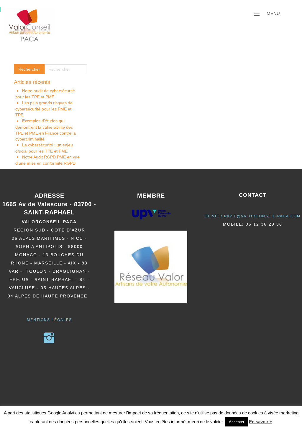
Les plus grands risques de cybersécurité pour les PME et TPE (44, 108)
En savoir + (260, 421)
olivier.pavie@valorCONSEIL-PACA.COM (253, 216)
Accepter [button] (236, 422)
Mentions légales (49, 320)
